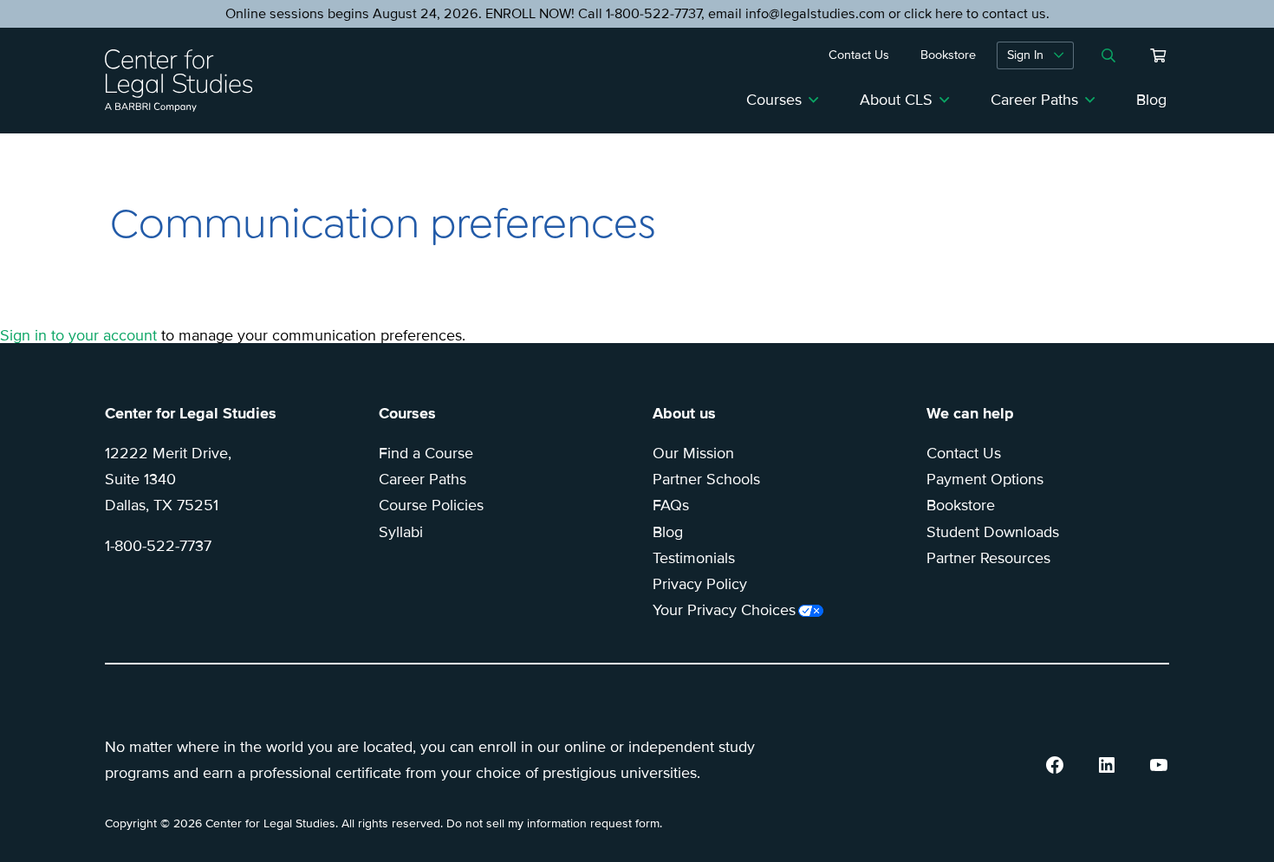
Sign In (1025, 55)
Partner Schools (706, 479)
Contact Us (963, 453)
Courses (774, 99)
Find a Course (426, 453)
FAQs (671, 505)
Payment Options (984, 479)
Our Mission (693, 453)
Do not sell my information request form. (554, 823)
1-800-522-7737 (158, 545)
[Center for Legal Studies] (185, 80)
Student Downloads (992, 531)
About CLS (896, 99)
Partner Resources (988, 557)
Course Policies (431, 505)
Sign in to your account (78, 335)
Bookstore (960, 505)
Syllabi (401, 531)
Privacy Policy (700, 583)
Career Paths (1034, 99)
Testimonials (694, 557)
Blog (1151, 99)
